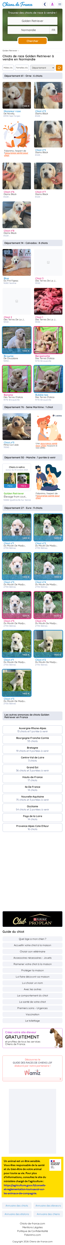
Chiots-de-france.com (32, 1223)
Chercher (32, 41)
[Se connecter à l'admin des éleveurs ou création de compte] (52, 4)
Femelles (22, 67)
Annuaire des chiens (48, 1214)
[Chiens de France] (18, 4)
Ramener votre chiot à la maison (33, 964)
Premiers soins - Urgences (32, 1008)
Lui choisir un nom (32, 982)
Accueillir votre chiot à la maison (32, 945)
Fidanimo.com (32, 1234)
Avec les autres (32, 989)
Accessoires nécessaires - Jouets (32, 957)
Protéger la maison (32, 970)
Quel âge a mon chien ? (32, 938)
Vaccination (32, 1014)
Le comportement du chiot (32, 995)
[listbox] (53, 30)
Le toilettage (32, 1020)
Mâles (8, 67)
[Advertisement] (32, 873)
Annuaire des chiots (17, 1205)
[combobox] (32, 21)
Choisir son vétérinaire (32, 951)
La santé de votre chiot (32, 1001)
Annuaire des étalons (17, 1214)
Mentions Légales (32, 1227)
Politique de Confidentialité (32, 1231)
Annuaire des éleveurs (48, 1205)
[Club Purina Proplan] (32, 919)
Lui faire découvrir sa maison (32, 976)
